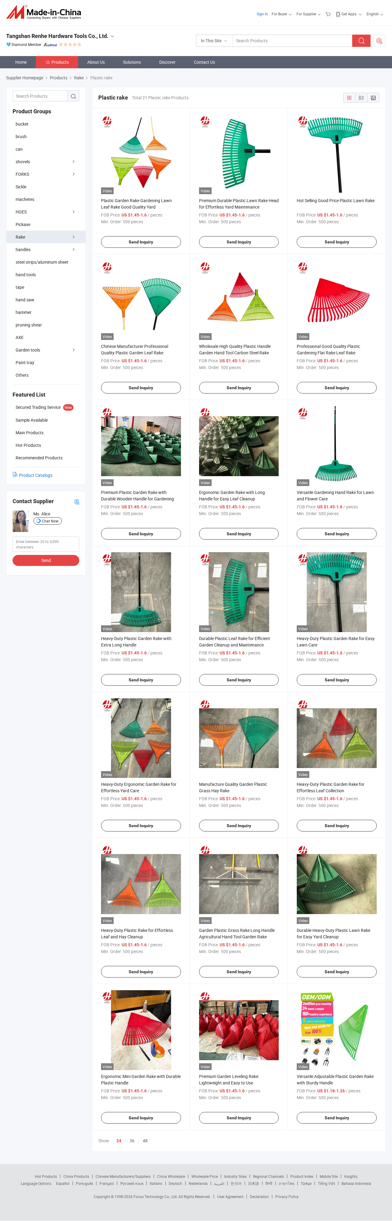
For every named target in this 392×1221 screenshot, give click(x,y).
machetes (25, 199)
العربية (219, 1183)
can (19, 149)
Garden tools (28, 350)
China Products (76, 1176)
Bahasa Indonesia (356, 1183)
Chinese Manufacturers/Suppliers (123, 1176)
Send (46, 560)
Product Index (301, 1176)
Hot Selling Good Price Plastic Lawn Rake (336, 200)
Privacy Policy (287, 1196)
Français (107, 1183)
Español (63, 1183)
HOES (21, 212)
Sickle (21, 187)
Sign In (262, 13)
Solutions (132, 62)
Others (22, 375)
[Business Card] (76, 501)
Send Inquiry (141, 241)
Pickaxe (23, 224)
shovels (23, 161)
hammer (24, 312)
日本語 (253, 1183)
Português (84, 1183)
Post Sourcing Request (379, 41)
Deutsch (175, 1183)
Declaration (259, 1196)
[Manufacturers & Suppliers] (45, 12)
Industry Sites (235, 1176)
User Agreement (230, 1196)
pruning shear (29, 325)
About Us (96, 62)
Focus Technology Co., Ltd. (156, 1196)
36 (132, 1141)
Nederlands (198, 1183)
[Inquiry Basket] (329, 13)
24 (118, 1140)
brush (21, 136)
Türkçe (306, 1183)
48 (145, 1141)
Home (21, 62)
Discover (167, 62)
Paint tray (25, 362)
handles (23, 249)
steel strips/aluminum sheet (42, 262)
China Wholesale (171, 1176)
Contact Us (204, 62)
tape (20, 287)
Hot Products (46, 1176)
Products (60, 62)
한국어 (236, 1183)
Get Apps (349, 13)
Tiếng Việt (326, 1183)
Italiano (156, 1183)
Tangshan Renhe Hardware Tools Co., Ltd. (57, 36)
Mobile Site (329, 1176)
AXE (20, 337)
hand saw (25, 300)
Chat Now (50, 520)
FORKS (22, 174)
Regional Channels (268, 1176)
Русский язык (131, 1183)
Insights (350, 1176)
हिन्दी (269, 1183)
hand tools (26, 274)
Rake (20, 237)
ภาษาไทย (286, 1183)
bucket (22, 124)
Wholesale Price (204, 1176)
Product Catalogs (35, 475)
